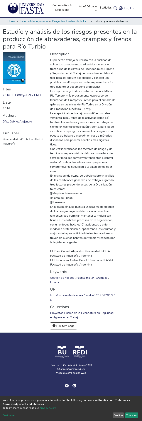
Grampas (102, 278)
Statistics (106, 8)
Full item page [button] (65, 326)
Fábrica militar (85, 278)
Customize (9, 415)
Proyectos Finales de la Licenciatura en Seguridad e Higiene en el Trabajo (70, 21)
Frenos (54, 282)
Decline (118, 415)
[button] (121, 8)
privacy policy (47, 408)
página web (79, 373)
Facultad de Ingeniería (34, 21)
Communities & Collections (62, 7)
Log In (128, 8)
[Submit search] (115, 8)
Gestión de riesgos (62, 278)
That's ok (131, 415)
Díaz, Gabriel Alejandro (17, 122)
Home (11, 21)
